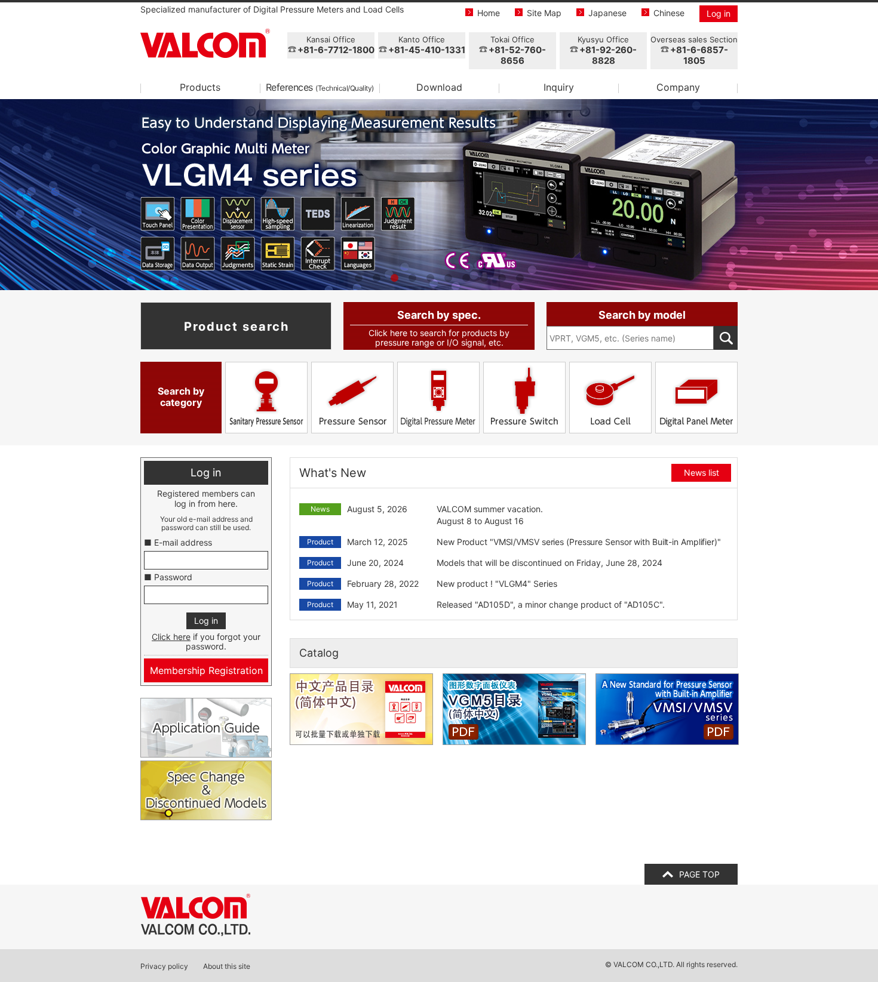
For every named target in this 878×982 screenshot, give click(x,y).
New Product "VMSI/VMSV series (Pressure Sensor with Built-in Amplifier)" (579, 542)
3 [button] (394, 278)
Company (678, 87)
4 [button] (412, 278)
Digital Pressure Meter (438, 397)
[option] (439, 194)
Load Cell (610, 397)
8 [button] (484, 278)
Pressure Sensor (352, 397)
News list (701, 472)
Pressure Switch (524, 397)
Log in (718, 13)
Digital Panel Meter (696, 397)
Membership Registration (206, 670)
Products (200, 87)
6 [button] (448, 278)
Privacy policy (164, 966)
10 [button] (520, 278)
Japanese (607, 12)
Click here (171, 637)
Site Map (544, 12)
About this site (226, 966)
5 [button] (430, 278)
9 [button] (502, 278)
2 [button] (376, 278)
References (320, 87)
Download (439, 87)
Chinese (668, 12)
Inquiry (559, 87)
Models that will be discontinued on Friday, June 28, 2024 (549, 563)
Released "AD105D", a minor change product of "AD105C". (551, 604)
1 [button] (358, 278)
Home (488, 12)
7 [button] (466, 278)
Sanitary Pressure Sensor (266, 397)
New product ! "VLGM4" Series (497, 583)
